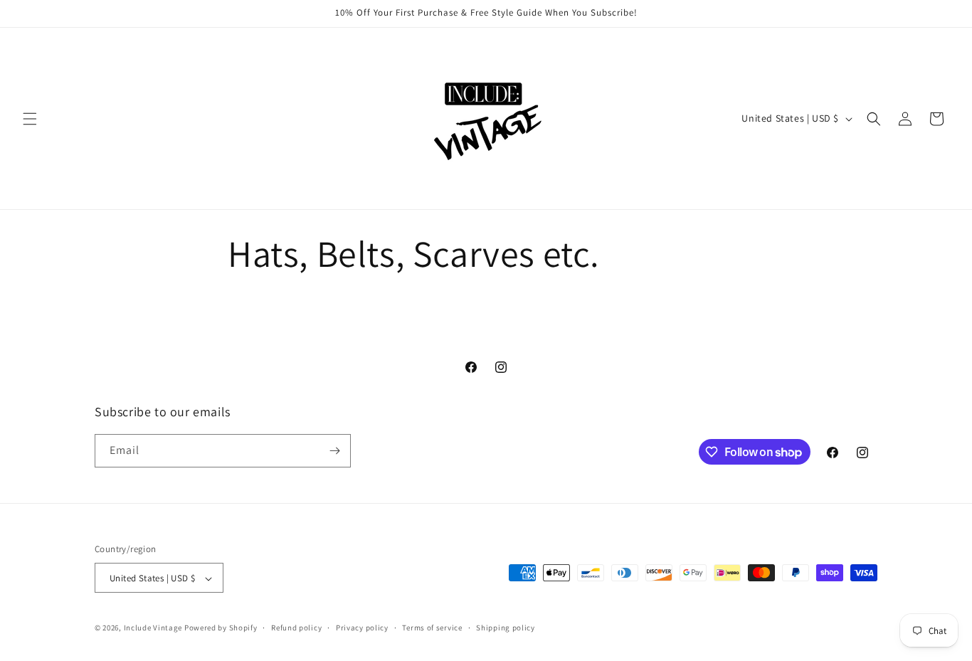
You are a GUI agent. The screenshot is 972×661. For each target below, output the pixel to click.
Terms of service (432, 628)
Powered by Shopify (221, 628)
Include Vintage (153, 628)
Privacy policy (362, 628)
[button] (30, 118)
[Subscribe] (334, 450)
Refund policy (296, 628)
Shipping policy (505, 628)
